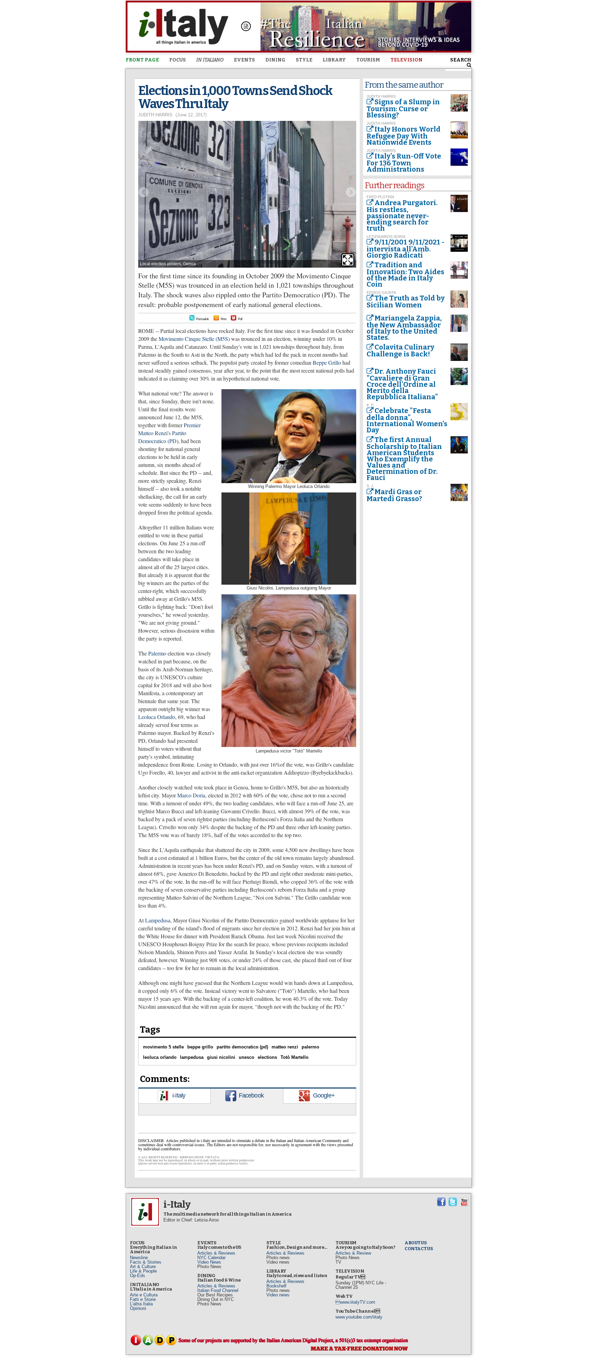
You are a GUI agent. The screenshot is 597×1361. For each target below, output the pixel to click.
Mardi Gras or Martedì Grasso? (394, 495)
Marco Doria (191, 795)
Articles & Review (353, 1253)
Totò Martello (295, 1057)
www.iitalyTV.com (355, 1302)
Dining (275, 60)
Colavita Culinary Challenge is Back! (400, 350)
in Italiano (210, 60)
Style (304, 60)
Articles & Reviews (216, 1253)
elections (267, 1057)
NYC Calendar (211, 1257)
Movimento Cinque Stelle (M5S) (194, 338)
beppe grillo (200, 1046)
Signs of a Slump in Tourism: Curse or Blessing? (403, 108)
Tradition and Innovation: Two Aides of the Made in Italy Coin (405, 274)
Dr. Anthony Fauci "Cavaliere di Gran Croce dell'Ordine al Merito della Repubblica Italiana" (402, 384)
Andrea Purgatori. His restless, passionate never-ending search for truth (402, 215)
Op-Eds (137, 1275)
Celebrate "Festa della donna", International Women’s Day (407, 420)
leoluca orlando (160, 1057)
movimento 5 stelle (163, 1046)
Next (351, 192)
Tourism (368, 60)
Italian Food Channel (217, 1290)
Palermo (156, 653)
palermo (310, 1046)
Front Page (142, 60)
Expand (347, 260)
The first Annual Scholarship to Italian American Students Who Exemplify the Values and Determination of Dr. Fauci (404, 458)
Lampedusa (157, 920)
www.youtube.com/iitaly (358, 1317)
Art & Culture (143, 1266)
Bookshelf (276, 1285)
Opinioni (138, 1308)
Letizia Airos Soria (386, 236)
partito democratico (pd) (242, 1046)
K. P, (370, 405)
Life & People (143, 1271)
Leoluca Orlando (156, 716)
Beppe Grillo (327, 362)
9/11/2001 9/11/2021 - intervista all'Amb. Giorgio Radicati (405, 248)
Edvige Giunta (381, 292)
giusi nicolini (221, 1057)
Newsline (139, 1257)
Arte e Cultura (144, 1294)
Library (334, 60)
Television (406, 60)
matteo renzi (285, 1046)
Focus (177, 60)
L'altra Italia (141, 1303)
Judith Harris (155, 114)
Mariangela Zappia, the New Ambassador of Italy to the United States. (404, 328)
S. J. (370, 486)
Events (244, 60)
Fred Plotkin (380, 197)
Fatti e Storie (143, 1299)
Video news (278, 1294)
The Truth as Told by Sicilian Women (406, 301)
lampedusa (191, 1057)
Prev (143, 192)
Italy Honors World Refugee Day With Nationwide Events (403, 135)
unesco (246, 1057)
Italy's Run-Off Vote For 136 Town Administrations (404, 162)
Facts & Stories (145, 1262)
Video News (209, 1262)
